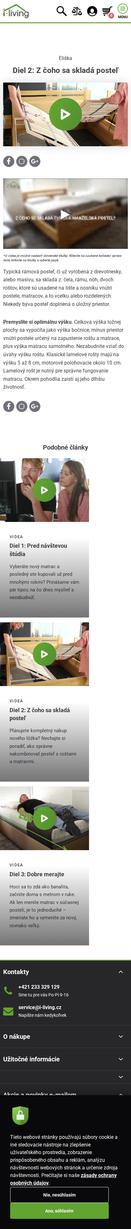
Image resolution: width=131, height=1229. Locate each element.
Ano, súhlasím (59, 1210)
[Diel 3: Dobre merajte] (44, 818)
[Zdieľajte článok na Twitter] (21, 161)
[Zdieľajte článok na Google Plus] (34, 161)
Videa (16, 536)
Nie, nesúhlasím (59, 1194)
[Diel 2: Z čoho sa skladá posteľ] (44, 654)
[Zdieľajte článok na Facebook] (8, 161)
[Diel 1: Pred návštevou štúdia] (44, 490)
